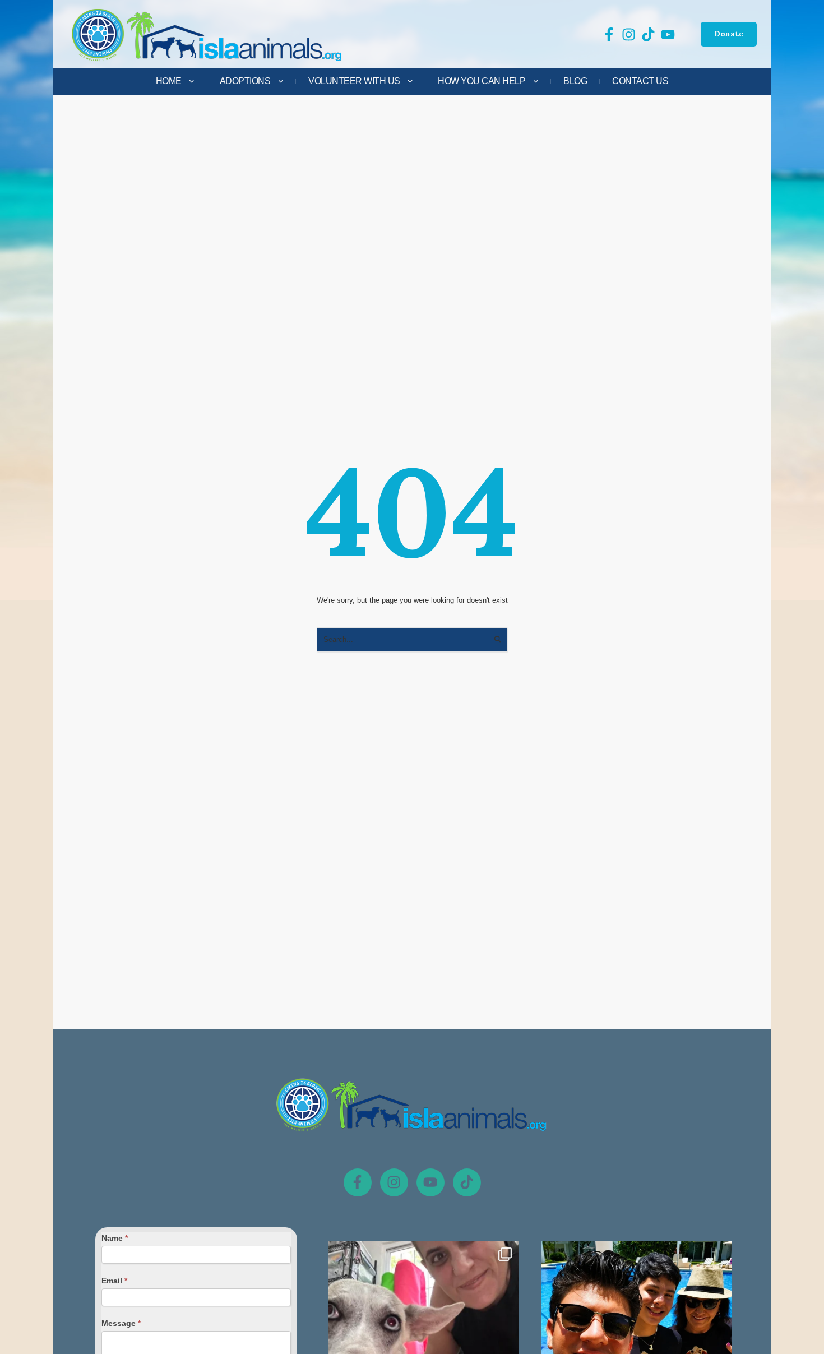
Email (114, 1280)
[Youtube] (430, 1182)
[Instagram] (394, 1182)
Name (114, 1237)
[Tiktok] (467, 1182)
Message (121, 1323)
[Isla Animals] (207, 34)
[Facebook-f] (358, 1182)
